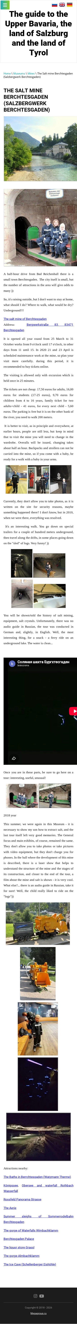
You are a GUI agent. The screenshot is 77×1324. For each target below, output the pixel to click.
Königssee (11, 1185)
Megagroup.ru (38, 1313)
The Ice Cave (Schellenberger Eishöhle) (30, 1264)
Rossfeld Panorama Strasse (22, 1199)
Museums (19, 73)
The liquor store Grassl (19, 1247)
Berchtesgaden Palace (19, 1239)
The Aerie (10, 1208)
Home (7, 73)
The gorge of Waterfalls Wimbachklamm (31, 1230)
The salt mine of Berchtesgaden (25, 319)
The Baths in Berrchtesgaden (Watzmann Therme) (37, 1177)
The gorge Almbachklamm (21, 1256)
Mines (31, 73)
